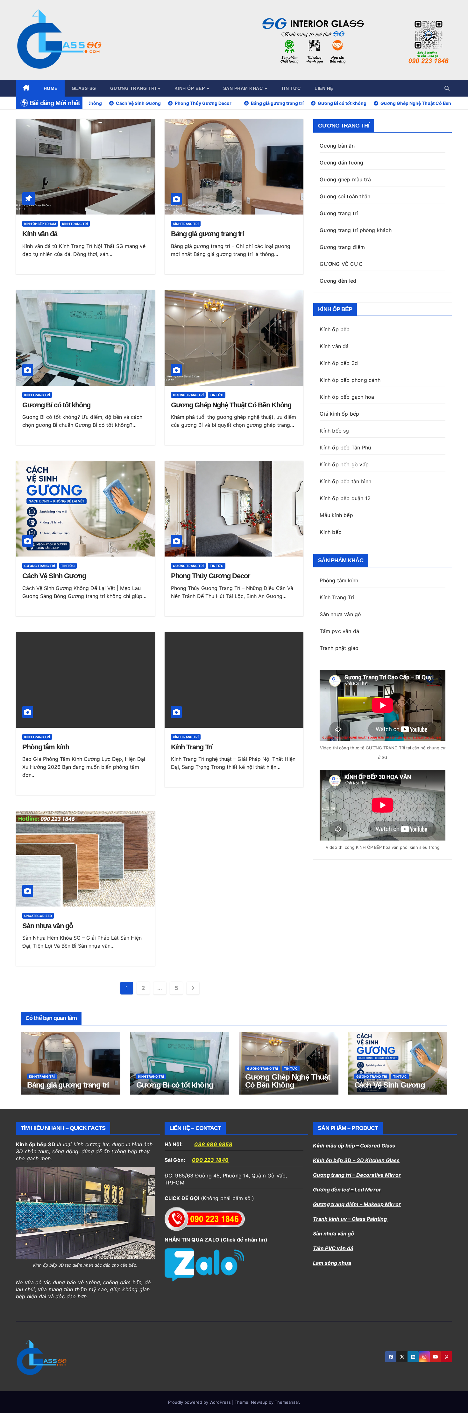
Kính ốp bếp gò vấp (344, 464)
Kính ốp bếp (190, 88)
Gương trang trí (134, 88)
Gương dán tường (341, 162)
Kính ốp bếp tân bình (345, 481)
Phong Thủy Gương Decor (210, 576)
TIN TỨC (291, 88)
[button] (447, 88)
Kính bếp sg (334, 430)
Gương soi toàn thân (345, 196)
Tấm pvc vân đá (339, 631)
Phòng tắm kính (45, 747)
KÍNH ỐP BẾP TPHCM (40, 224)
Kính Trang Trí (192, 747)
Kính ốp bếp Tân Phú (345, 447)
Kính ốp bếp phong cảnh (350, 380)
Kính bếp (331, 532)
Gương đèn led (338, 281)
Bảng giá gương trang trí (207, 234)
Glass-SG (84, 88)
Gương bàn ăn (337, 145)
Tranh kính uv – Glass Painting (350, 1219)
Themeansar (287, 1402)
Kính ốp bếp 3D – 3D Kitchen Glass (356, 1160)
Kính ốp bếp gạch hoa (347, 397)
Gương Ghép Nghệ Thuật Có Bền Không (231, 405)
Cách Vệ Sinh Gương (54, 576)
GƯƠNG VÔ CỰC (341, 264)
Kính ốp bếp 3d (339, 363)
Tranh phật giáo (339, 648)
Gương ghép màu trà (345, 179)
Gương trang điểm (342, 247)
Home (51, 88)
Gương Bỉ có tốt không (56, 405)
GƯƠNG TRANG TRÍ (188, 395)
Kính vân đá (39, 234)
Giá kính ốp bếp (339, 414)
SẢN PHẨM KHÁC (243, 88)
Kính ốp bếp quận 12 (345, 498)
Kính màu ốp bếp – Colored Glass (354, 1145)
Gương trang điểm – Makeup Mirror (357, 1204)
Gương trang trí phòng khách (355, 230)
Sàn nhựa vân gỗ (333, 1233)
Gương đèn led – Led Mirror (347, 1189)
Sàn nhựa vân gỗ (47, 926)
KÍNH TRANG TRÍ (75, 224)
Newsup (259, 1402)
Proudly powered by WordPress (200, 1402)
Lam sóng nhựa (332, 1263)
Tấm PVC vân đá (333, 1248)
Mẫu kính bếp (336, 515)
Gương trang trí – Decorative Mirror (357, 1175)
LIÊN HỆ (324, 88)
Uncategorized (38, 916)
